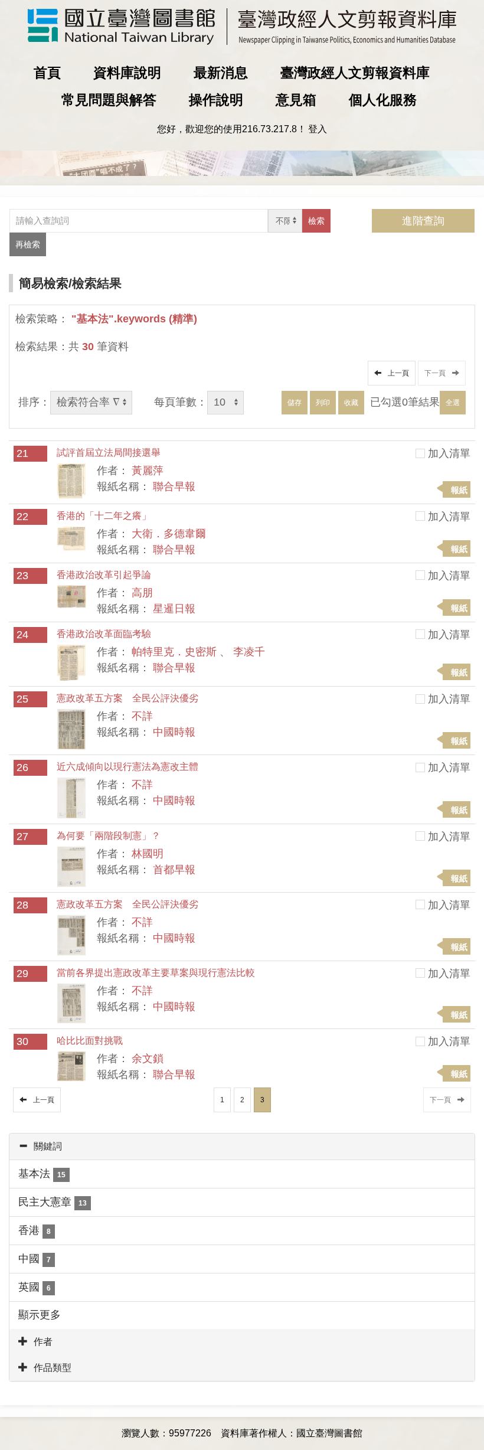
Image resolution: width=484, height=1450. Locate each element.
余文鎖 (147, 1058)
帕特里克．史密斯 (174, 652)
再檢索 (27, 244)
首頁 (47, 72)
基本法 (42, 1174)
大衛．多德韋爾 (169, 534)
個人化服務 (383, 99)
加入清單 (449, 453)
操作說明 (216, 99)
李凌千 (249, 652)
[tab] (242, 1147)
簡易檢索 (43, 283)
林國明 (147, 854)
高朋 (142, 593)
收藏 (351, 403)
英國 (34, 1287)
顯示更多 (39, 1315)
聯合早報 (174, 486)
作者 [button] (43, 1342)
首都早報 (174, 870)
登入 (317, 129)
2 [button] (242, 1100)
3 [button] (262, 1100)
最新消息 (221, 72)
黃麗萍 (147, 470)
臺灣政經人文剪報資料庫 (355, 72)
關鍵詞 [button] (48, 1146)
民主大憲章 (52, 1202)
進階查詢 (423, 221)
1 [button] (222, 1100)
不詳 (142, 716)
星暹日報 (174, 609)
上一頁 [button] (396, 373)
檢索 (316, 221)
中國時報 (174, 732)
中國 (34, 1259)
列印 (323, 403)
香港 (34, 1230)
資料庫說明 (127, 72)
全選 (453, 403)
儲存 (294, 403)
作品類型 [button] (52, 1368)
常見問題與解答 (108, 99)
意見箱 (296, 99)
